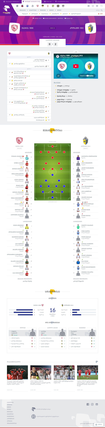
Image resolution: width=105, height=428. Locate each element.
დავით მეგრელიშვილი (37, 92)
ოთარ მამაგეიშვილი (20, 103)
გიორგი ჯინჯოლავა (16, 340)
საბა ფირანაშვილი (38, 98)
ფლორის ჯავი (18, 73)
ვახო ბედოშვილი (16, 346)
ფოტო (59, 10)
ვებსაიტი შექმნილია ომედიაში (89, 423)
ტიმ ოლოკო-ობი (75, 338)
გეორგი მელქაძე (39, 59)
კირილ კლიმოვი (39, 110)
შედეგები (25, 13)
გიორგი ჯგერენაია (19, 63)
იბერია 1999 (19, 146)
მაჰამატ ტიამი (40, 120)
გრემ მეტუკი (74, 340)
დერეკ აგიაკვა (18, 80)
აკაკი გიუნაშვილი (39, 117)
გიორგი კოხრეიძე (19, 114)
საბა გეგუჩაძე (18, 101)
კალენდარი (55, 13)
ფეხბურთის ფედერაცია (12, 1)
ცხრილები (34, 13)
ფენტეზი (43, 10)
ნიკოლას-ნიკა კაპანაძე (17, 343)
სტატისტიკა (44, 13)
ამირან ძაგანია (15, 338)
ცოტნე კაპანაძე (18, 84)
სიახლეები (33, 10)
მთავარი (23, 10)
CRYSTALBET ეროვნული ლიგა (32, 1)
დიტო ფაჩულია (45, 343)
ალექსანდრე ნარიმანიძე (21, 76)
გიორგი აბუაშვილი (38, 105)
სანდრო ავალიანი (76, 343)
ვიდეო (51, 10)
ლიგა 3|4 (48, 1)
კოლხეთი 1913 (85, 146)
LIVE (101, 14)
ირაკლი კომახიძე (19, 83)
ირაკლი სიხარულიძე (20, 87)
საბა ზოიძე (41, 96)
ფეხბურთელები (76, 13)
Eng (101, 6)
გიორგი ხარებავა (40, 61)
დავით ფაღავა (40, 94)
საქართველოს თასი (63, 1)
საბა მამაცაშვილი (19, 71)
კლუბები (65, 13)
